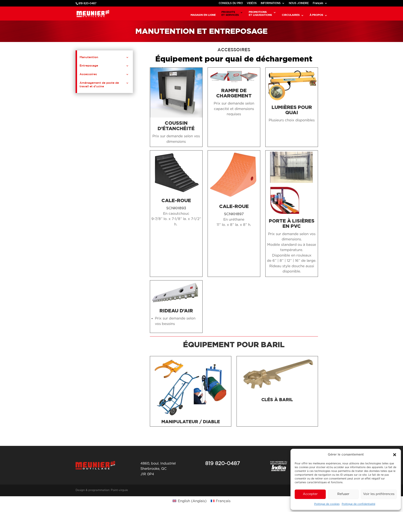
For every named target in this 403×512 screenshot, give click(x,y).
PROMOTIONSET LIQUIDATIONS (260, 13)
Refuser (343, 494)
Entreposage (89, 65)
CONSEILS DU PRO (231, 3)
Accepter (310, 494)
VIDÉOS (252, 3)
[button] (395, 455)
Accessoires (88, 74)
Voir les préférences (378, 494)
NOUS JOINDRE (299, 3)
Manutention (89, 57)
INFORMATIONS (271, 3)
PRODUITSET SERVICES (230, 13)
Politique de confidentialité (358, 504)
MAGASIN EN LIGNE (203, 14)
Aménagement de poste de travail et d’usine (99, 84)
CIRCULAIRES (291, 14)
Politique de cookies (327, 504)
